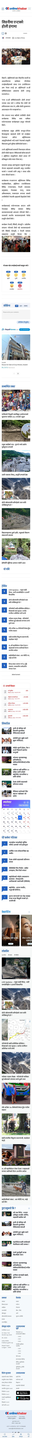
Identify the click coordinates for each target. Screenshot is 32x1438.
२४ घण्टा (4, 955)
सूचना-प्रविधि (19, 1316)
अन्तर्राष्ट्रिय (4, 1322)
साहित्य (3, 1307)
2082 (19, 1341)
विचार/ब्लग (5, 1305)
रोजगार (18, 1307)
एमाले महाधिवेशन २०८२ (6, 1398)
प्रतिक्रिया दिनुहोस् (23, 322)
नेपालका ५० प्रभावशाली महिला (20, 1333)
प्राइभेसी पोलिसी (20, 1386)
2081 (19, 1339)
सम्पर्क (17, 1389)
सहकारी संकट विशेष (7, 1377)
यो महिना (16, 955)
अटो (17, 1313)
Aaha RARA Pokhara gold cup (7, 1342)
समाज (3, 1302)
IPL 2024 (4, 1338)
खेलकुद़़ (4, 1313)
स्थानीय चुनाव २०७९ (7, 1389)
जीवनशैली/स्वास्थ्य (6, 1316)
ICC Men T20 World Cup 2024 (7, 1334)
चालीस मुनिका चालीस (20, 1345)
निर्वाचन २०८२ (5, 1394)
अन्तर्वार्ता (4, 1310)
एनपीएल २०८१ (6, 1330)
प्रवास (3, 1319)
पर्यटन (17, 1305)
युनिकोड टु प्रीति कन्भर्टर (20, 1368)
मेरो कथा (18, 1356)
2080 (19, 1336)
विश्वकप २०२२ (5, 1402)
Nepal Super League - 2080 (6, 1347)
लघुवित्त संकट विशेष (7, 1380)
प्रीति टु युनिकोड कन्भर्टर (20, 1363)
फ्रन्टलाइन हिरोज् (20, 1359)
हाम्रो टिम (18, 1377)
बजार (17, 1302)
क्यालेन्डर (7, 802)
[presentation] (14, 373)
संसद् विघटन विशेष (7, 1383)
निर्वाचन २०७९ (5, 1392)
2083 (19, 1353)
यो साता (10, 955)
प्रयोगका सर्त (19, 1380)
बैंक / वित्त (18, 1310)
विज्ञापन (18, 1383)
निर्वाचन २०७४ (6, 1386)
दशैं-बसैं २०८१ (5, 1405)
